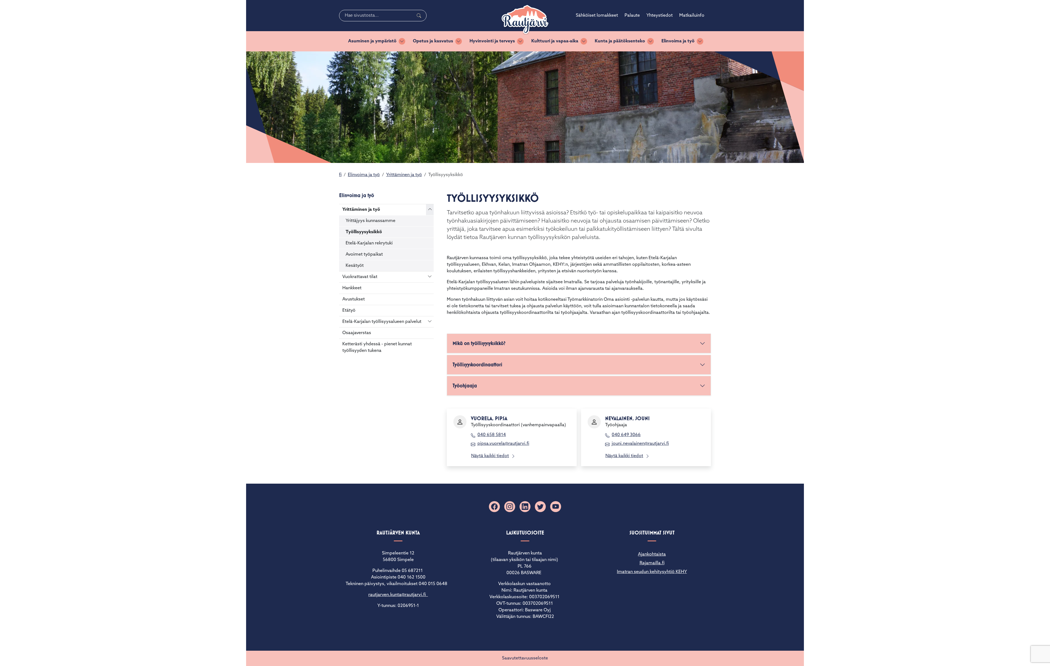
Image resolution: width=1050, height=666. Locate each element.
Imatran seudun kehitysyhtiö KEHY (652, 572)
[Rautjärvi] (525, 19)
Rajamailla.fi (652, 563)
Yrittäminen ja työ (404, 175)
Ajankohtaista (652, 554)
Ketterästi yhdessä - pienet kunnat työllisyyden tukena (377, 347)
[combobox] (383, 15)
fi (340, 175)
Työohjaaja (465, 385)
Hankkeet (351, 288)
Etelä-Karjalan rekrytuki (369, 243)
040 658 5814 (491, 435)
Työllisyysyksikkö (364, 232)
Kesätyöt (355, 266)
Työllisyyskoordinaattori (477, 364)
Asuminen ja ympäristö (372, 41)
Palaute (632, 15)
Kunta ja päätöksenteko (620, 41)
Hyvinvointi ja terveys (492, 41)
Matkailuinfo (691, 15)
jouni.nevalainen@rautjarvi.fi (640, 444)
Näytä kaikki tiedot (490, 456)
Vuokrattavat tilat (359, 277)
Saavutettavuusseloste (525, 658)
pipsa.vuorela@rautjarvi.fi (503, 444)
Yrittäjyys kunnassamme (370, 221)
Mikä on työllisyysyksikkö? (479, 343)
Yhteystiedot (659, 15)
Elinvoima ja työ (678, 41)
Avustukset (353, 299)
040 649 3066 (626, 435)
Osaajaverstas (356, 333)
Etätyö (348, 310)
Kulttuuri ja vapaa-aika (554, 41)
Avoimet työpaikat (364, 254)
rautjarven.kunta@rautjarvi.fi (398, 595)
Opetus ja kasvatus (433, 41)
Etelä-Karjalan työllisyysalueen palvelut (381, 322)
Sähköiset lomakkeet (597, 15)
